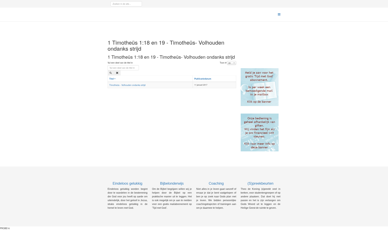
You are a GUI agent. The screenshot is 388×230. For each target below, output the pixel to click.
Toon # (223, 62)
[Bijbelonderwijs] (261, 87)
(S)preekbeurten (260, 183)
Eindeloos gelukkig (127, 183)
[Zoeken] (111, 72)
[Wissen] (117, 72)
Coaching (216, 183)
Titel (111, 78)
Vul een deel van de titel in (120, 62)
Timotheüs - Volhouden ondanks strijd (127, 84)
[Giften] (261, 132)
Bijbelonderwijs (172, 183)
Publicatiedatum (202, 78)
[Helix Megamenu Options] (279, 14)
